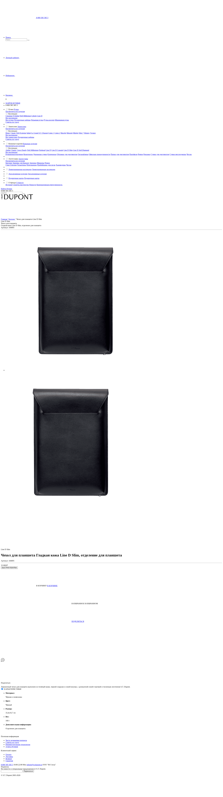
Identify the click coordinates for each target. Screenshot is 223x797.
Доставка (9, 757)
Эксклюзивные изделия (17, 174)
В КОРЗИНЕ (52, 586)
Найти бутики (6, 189)
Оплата (8, 754)
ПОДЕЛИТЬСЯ (78, 621)
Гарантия (9, 761)
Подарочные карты (16, 178)
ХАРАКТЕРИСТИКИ (12, 689)
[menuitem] (16, 109)
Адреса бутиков (12, 747)
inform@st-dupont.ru (34, 765)
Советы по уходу (12, 122)
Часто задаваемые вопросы (16, 740)
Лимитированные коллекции (20, 169)
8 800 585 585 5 (7, 765)
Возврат (9, 759)
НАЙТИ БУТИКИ (13, 103)
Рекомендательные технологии (18, 745)
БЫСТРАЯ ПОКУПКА (9, 568)
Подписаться (28, 771)
